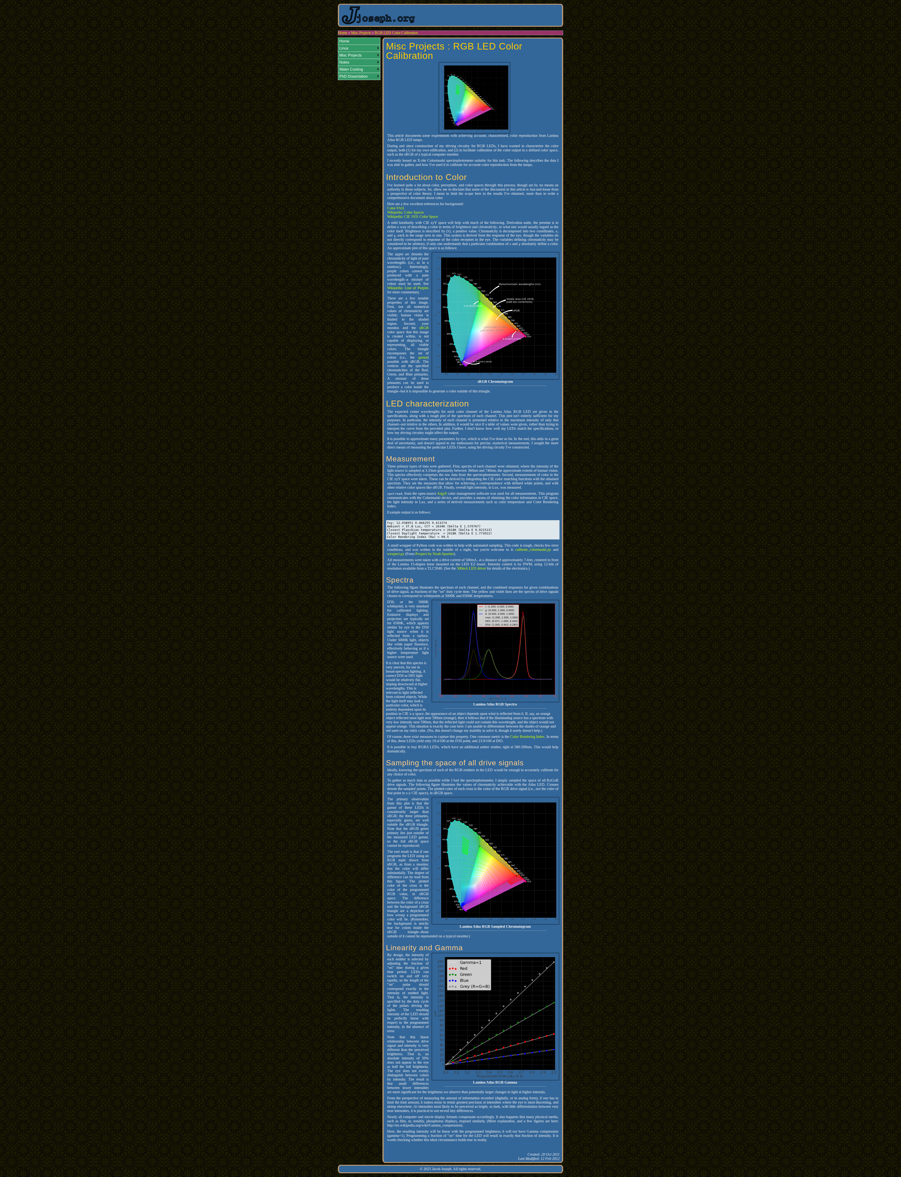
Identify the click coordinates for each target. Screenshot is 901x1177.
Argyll (442, 493)
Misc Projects (361, 33)
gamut (423, 357)
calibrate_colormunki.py (533, 550)
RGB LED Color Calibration (396, 33)
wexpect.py (395, 554)
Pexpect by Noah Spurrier (434, 554)
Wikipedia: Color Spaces (405, 212)
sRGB (424, 328)
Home (342, 33)
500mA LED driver (471, 568)
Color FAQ (395, 208)
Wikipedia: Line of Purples (408, 288)
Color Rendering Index (527, 737)
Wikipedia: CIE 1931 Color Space (412, 217)
